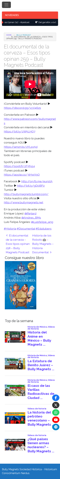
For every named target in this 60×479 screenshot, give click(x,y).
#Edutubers (44, 228)
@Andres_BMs (31, 217)
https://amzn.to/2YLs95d (20, 146)
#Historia (10, 228)
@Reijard (30, 213)
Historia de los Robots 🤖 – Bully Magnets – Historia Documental (43, 244)
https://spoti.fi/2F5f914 (19, 166)
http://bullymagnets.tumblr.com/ (26, 194)
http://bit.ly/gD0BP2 (31, 185)
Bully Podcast (23, 35)
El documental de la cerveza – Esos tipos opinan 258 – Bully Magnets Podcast (18, 244)
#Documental (26, 228)
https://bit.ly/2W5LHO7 (19, 131)
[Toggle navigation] (6, 5)
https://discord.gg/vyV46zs (22, 107)
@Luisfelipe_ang (42, 222)
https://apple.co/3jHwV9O (22, 174)
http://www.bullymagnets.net (23, 202)
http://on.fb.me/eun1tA (36, 181)
